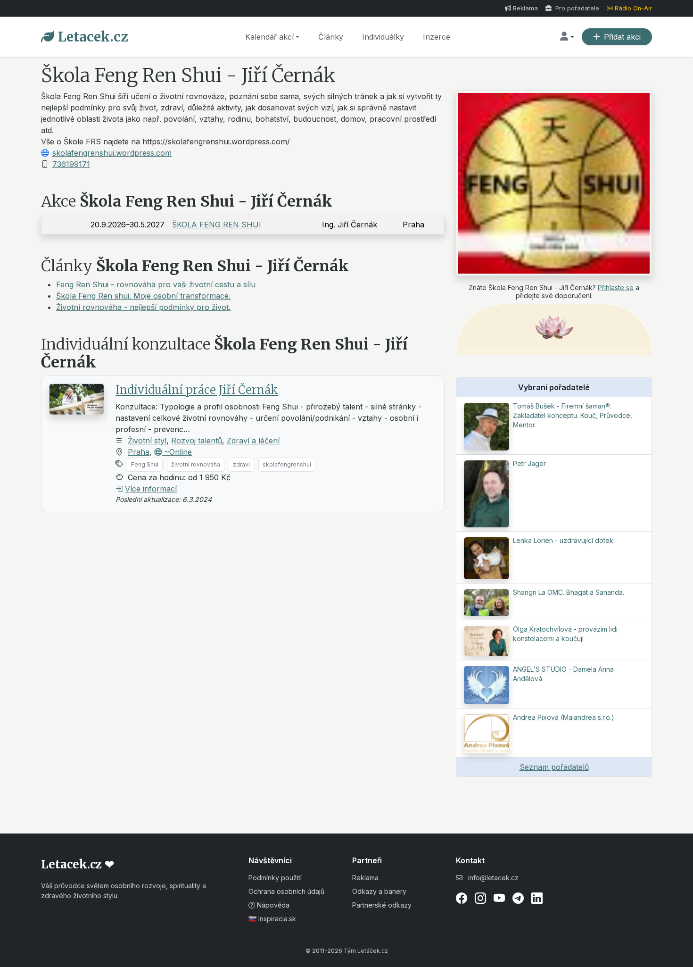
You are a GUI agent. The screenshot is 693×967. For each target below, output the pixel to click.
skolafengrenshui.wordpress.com (112, 153)
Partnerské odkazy (382, 905)
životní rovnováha (195, 464)
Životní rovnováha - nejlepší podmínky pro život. (143, 307)
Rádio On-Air (633, 8)
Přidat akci (622, 37)
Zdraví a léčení (253, 440)
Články (330, 37)
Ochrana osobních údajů (286, 891)
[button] (567, 36)
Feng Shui (144, 464)
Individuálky (383, 37)
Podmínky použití (275, 878)
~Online (177, 452)
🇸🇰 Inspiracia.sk (272, 919)
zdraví (241, 464)
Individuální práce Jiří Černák (197, 390)
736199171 (71, 164)
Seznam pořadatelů (554, 767)
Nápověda (272, 905)
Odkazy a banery (379, 891)
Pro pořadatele (576, 8)
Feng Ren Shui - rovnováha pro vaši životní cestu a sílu (156, 284)
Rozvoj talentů (196, 440)
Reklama (525, 8)
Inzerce (436, 37)
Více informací (151, 488)
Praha (138, 452)
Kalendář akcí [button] (269, 37)
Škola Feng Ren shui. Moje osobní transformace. (143, 295)
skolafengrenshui (287, 464)
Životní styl (147, 440)
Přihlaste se (616, 287)
